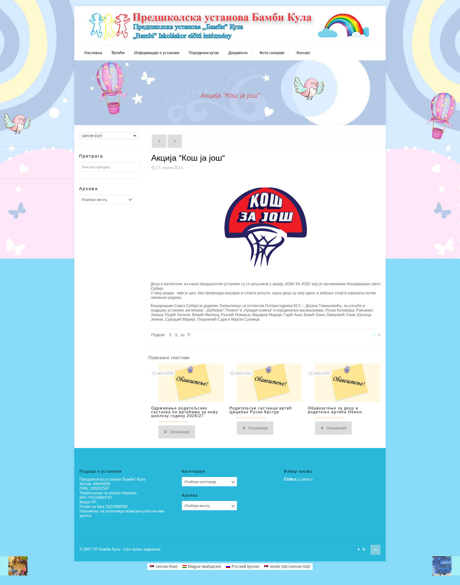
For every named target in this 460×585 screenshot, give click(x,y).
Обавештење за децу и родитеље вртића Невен (335, 410)
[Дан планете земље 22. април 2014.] (446, 565)
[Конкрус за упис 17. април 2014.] (14, 565)
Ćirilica (290, 479)
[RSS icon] (364, 549)
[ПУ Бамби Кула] (230, 25)
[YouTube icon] (359, 549)
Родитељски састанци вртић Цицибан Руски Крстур (261, 410)
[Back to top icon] (375, 550)
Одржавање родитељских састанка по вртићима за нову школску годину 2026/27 (184, 412)
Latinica (306, 479)
